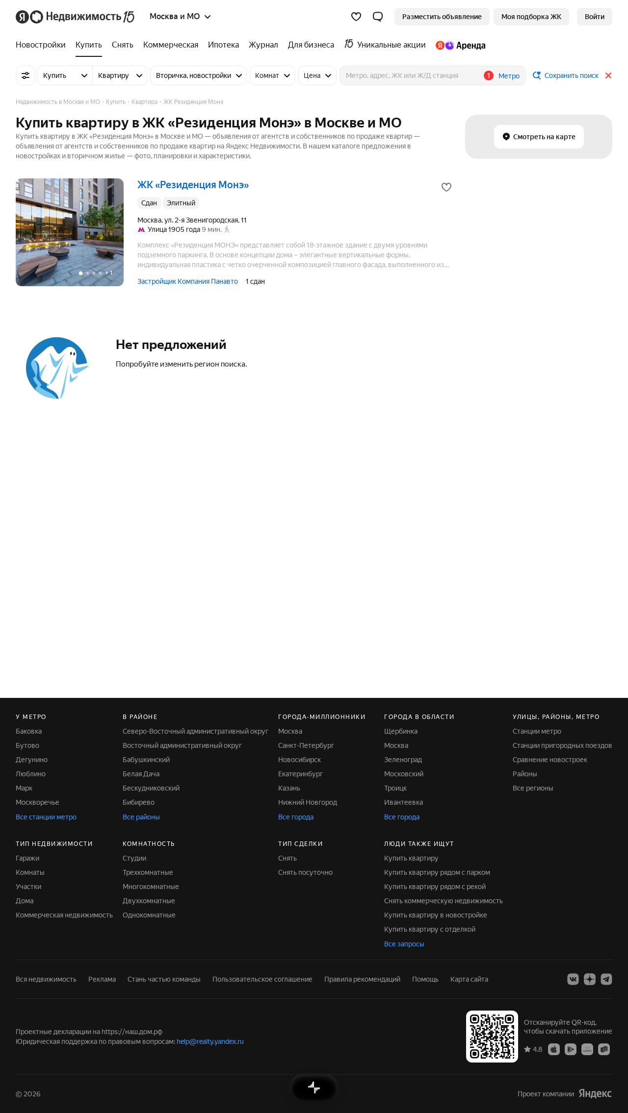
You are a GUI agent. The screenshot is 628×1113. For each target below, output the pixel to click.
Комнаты (30, 872)
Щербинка (401, 731)
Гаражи (27, 858)
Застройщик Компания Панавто (187, 281)
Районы (525, 774)
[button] (378, 16)
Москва (290, 731)
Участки (28, 886)
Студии (134, 858)
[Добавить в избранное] (446, 187)
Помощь (425, 979)
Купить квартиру (411, 858)
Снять (287, 858)
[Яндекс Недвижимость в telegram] (606, 979)
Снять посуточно (305, 872)
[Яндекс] (595, 1093)
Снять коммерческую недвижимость (443, 901)
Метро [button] (509, 76)
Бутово (27, 745)
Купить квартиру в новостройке (435, 915)
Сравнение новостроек (550, 760)
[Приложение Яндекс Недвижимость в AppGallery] (587, 1049)
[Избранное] (356, 16)
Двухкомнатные (149, 901)
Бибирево (139, 802)
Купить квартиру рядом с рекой (435, 886)
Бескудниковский (151, 788)
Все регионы (533, 788)
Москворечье (37, 802)
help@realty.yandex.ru (210, 1041)
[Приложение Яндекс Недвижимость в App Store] (554, 1049)
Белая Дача (141, 774)
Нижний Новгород (307, 802)
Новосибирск (299, 760)
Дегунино (32, 760)
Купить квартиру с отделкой (429, 929)
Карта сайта (469, 979)
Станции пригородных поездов (562, 745)
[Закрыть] (608, 75)
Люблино (31, 774)
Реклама (102, 979)
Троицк (395, 788)
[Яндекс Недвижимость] (76, 17)
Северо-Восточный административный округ (195, 731)
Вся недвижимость (46, 979)
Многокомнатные (151, 886)
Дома (24, 901)
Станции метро (537, 731)
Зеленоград (403, 760)
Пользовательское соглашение (262, 979)
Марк (24, 788)
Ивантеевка (403, 802)
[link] (594, 16)
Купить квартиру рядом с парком (437, 872)
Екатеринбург (300, 774)
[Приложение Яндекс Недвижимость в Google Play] (570, 1049)
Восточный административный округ (182, 745)
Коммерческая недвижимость (64, 915)
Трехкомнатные (148, 872)
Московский (403, 774)
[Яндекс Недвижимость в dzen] (590, 979)
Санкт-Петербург (306, 745)
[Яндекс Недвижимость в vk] (573, 979)
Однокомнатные (149, 915)
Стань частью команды (164, 979)
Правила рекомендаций (362, 979)
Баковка (29, 731)
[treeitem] (43, 45)
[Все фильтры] (25, 75)
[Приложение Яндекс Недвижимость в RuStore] (604, 1049)
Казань (289, 788)
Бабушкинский (146, 760)
